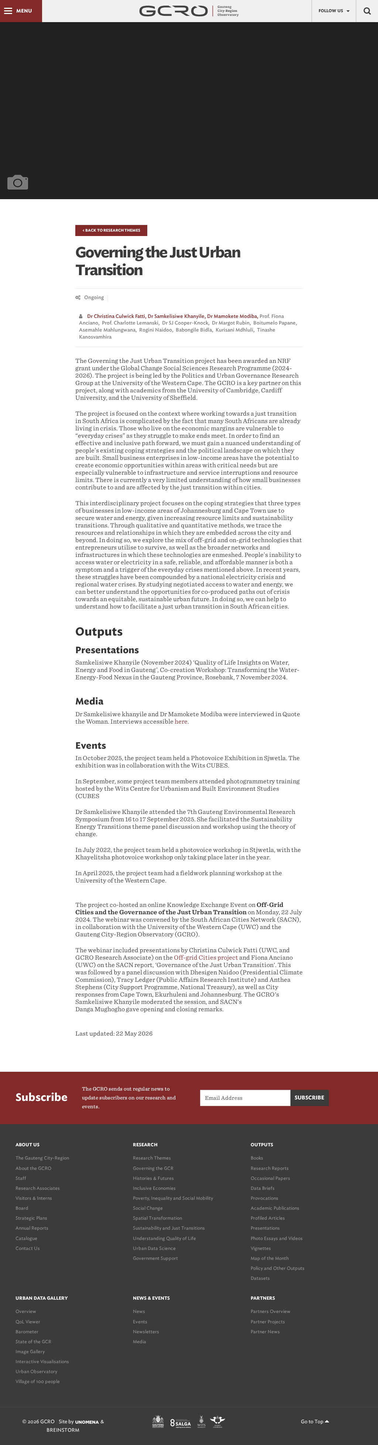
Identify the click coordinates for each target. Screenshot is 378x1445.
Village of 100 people (38, 1381)
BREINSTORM (63, 1430)
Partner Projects (268, 1321)
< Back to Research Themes (111, 230)
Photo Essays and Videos (277, 1238)
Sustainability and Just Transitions (169, 1228)
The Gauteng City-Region (42, 1158)
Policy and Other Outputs (278, 1268)
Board (22, 1208)
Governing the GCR (153, 1168)
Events (140, 1321)
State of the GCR (33, 1341)
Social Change (148, 1208)
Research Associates (38, 1188)
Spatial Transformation (157, 1218)
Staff (21, 1178)
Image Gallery (30, 1351)
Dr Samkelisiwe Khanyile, (177, 316)
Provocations (264, 1198)
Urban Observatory (36, 1371)
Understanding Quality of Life (164, 1238)
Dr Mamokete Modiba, (232, 316)
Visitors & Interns (34, 1198)
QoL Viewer (28, 1321)
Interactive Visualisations (42, 1361)
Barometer (27, 1331)
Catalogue (26, 1238)
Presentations (265, 1228)
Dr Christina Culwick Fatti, (117, 316)
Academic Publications (275, 1208)
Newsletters (146, 1331)
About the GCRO (33, 1168)
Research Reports (270, 1168)
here (181, 721)
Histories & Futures (153, 1178)
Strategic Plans (31, 1218)
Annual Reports (32, 1228)
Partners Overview (271, 1311)
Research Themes (152, 1158)
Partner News (265, 1331)
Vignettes (261, 1248)
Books (257, 1158)
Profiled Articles (268, 1218)
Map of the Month (270, 1258)
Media (139, 1341)
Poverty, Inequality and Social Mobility (173, 1198)
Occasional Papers (270, 1178)
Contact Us (28, 1248)
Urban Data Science (154, 1248)
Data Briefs (263, 1188)
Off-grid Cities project (206, 957)
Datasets (260, 1278)
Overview (26, 1311)
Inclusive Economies (154, 1188)
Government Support (155, 1258)
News (139, 1311)
